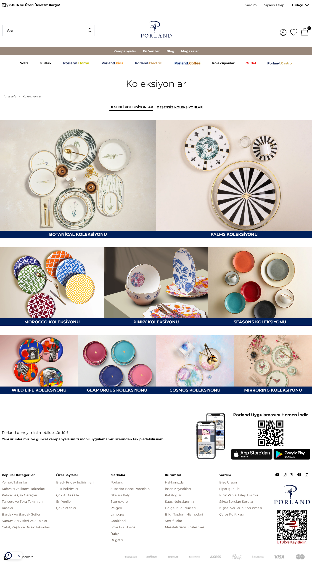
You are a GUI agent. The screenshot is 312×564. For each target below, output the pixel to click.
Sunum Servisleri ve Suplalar (25, 521)
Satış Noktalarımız (179, 502)
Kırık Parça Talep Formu (238, 495)
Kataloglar (173, 495)
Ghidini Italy (120, 495)
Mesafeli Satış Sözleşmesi (185, 527)
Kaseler (7, 508)
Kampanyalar (125, 51)
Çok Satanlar (66, 508)
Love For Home (123, 527)
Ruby (115, 534)
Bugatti (117, 540)
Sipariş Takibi (229, 489)
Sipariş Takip (274, 5)
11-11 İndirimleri (67, 489)
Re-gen (116, 508)
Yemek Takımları (15, 482)
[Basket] (305, 30)
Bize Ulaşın (228, 482)
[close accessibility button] (18, 555)
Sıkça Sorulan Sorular (236, 502)
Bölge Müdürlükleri (180, 508)
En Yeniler (151, 51)
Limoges (117, 514)
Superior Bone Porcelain (130, 489)
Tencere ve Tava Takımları (22, 502)
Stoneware (119, 502)
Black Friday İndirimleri (75, 482)
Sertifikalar (173, 521)
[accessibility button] (8, 555)
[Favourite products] (294, 30)
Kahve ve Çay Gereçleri (20, 495)
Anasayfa (10, 96)
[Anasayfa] (156, 30)
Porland (117, 482)
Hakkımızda (174, 482)
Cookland (118, 521)
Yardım (251, 5)
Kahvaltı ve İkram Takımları (23, 489)
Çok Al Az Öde (67, 495)
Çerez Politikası (231, 514)
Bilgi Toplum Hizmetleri (184, 514)
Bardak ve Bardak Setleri (21, 514)
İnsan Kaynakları (178, 489)
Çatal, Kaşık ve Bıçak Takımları (26, 527)
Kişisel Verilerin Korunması (240, 508)
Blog (170, 51)
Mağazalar (190, 51)
